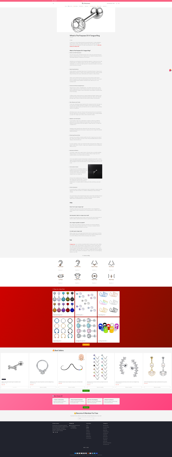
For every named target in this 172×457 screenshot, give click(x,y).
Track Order (88, 431)
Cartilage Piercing (106, 431)
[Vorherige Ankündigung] (73, 1)
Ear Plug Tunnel (105, 433)
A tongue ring (72, 244)
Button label (86, 407)
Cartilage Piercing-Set (80, 340)
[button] (53, 3)
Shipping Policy (88, 436)
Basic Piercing (105, 438)
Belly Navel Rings (105, 425)
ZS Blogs (87, 427)
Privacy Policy (88, 434)
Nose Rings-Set (101, 314)
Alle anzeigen (86, 344)
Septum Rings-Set (57, 340)
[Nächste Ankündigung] (99, 1)
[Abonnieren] (93, 418)
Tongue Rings (105, 439)
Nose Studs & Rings (106, 427)
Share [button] (71, 40)
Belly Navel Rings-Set (57, 314)
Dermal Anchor (105, 436)
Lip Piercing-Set (79, 314)
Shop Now (60, 270)
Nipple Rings (105, 434)
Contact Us (87, 430)
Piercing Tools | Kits (106, 444)
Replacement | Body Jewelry (107, 442)
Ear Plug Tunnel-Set (102, 340)
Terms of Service (88, 438)
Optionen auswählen (43, 387)
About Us (87, 428)
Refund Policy (88, 433)
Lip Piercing (105, 428)
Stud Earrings (105, 441)
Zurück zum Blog (87, 255)
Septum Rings (105, 430)
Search (87, 425)
